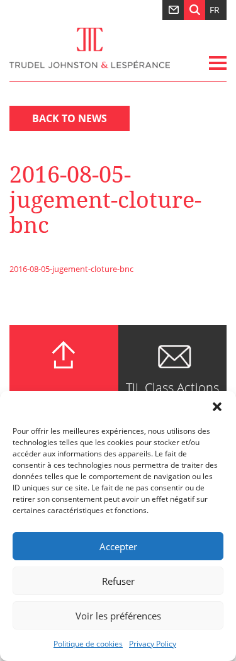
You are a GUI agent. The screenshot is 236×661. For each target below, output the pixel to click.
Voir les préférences (118, 615)
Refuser (118, 581)
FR (215, 10)
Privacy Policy (152, 643)
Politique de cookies (88, 643)
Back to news (69, 118)
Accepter (118, 546)
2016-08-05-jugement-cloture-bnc (71, 268)
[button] (217, 406)
